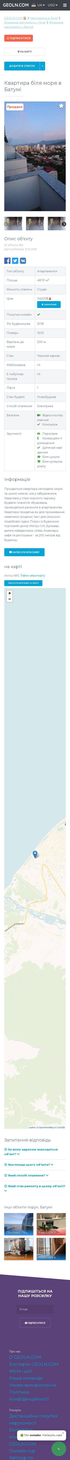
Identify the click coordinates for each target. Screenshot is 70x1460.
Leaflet (32, 1127)
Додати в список (22, 66)
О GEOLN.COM (25, 1357)
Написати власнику (25, 552)
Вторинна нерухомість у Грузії (25, 22)
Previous (6, 224)
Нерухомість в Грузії (44, 18)
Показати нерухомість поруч (23, 583)
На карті (25, 51)
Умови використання (32, 1385)
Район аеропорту (32, 575)
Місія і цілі (20, 1371)
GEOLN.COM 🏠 (15, 18)
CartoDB (61, 1127)
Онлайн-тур (22, 1451)
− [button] (9, 599)
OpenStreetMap (46, 1127)
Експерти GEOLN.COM (34, 1364)
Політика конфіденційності (29, 1396)
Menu (65, 5)
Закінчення (49, 304)
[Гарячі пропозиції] (50, 298)
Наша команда (26, 1378)
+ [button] (9, 593)
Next (64, 224)
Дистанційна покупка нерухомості (33, 1419)
